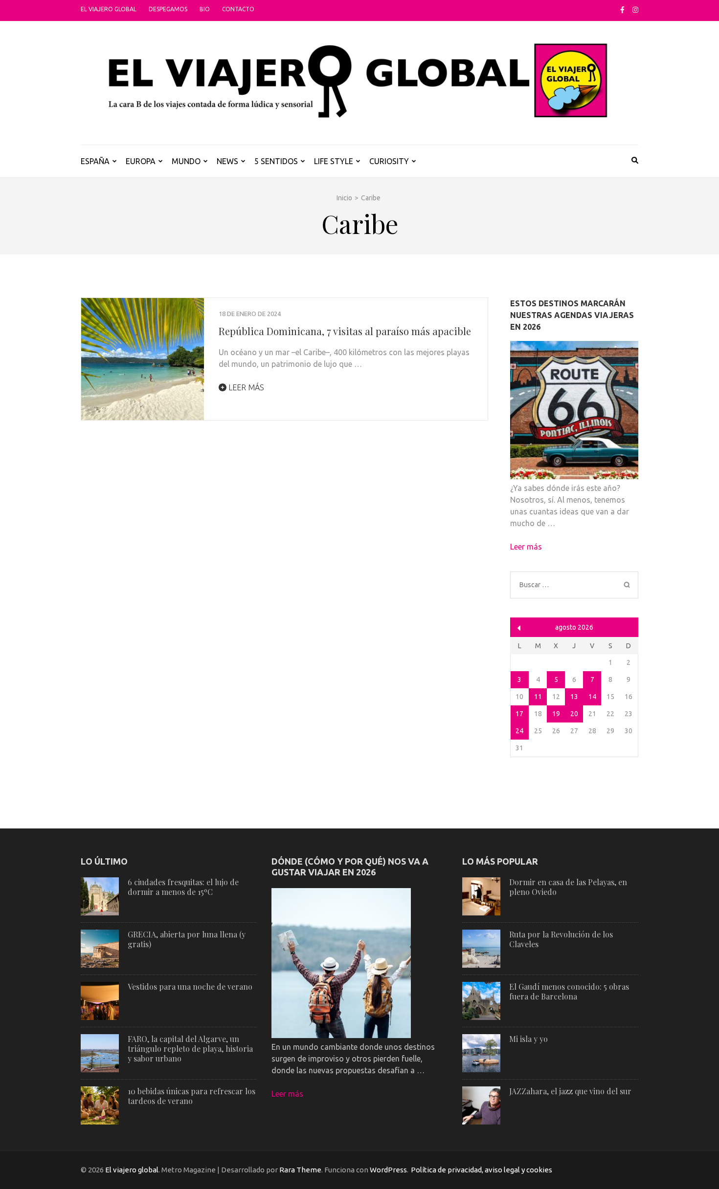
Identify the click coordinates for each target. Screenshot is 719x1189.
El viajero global (108, 9)
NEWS (227, 161)
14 (592, 697)
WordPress (388, 1170)
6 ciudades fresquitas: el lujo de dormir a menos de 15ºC (183, 887)
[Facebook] (622, 10)
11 (538, 697)
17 (519, 714)
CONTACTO (238, 9)
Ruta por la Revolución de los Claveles (561, 939)
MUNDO (186, 161)
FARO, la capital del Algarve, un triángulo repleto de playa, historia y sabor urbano (190, 1048)
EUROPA (141, 161)
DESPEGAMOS (168, 9)
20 (574, 714)
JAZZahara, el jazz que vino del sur (570, 1091)
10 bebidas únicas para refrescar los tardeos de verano (191, 1096)
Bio (205, 9)
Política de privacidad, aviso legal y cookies (481, 1170)
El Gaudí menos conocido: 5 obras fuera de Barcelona (569, 991)
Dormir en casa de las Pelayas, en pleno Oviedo (568, 887)
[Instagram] (635, 10)
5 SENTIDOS (276, 161)
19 (556, 714)
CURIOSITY (389, 161)
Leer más (245, 387)
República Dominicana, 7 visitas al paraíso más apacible (345, 331)
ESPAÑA (95, 161)
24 (519, 731)
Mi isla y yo (528, 1039)
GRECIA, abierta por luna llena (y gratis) (187, 939)
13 (574, 697)
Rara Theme (300, 1170)
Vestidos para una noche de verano (190, 986)
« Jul (519, 628)
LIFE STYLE (333, 161)
